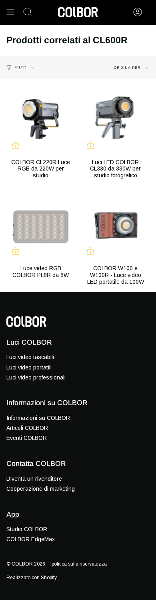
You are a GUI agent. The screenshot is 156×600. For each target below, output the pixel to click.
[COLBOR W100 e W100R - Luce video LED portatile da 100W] (115, 226)
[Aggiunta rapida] (15, 145)
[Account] (137, 12)
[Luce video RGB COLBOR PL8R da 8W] (40, 226)
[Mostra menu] (10, 12)
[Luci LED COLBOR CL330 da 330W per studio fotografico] (115, 120)
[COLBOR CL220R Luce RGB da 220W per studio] (40, 120)
